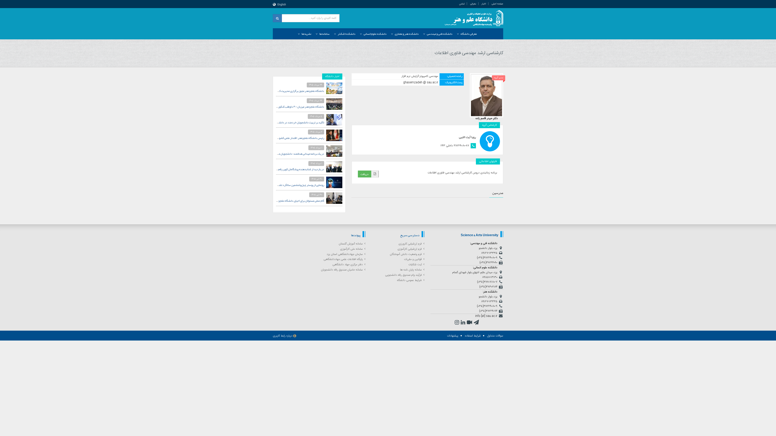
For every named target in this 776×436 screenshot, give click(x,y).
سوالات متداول (495, 335)
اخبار (484, 4)
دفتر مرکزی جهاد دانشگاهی (347, 264)
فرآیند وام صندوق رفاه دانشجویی (403, 275)
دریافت (365, 174)
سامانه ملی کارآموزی (351, 249)
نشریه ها (306, 34)
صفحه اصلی (497, 4)
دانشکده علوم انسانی (375, 34)
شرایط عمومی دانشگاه (409, 280)
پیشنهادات (452, 335)
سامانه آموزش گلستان (351, 243)
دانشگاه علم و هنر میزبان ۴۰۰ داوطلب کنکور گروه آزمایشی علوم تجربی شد (285, 106)
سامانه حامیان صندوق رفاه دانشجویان (342, 269)
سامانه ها (324, 34)
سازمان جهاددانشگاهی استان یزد (345, 254)
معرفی (473, 4)
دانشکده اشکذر (346, 34)
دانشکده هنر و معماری (407, 34)
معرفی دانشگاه (469, 34)
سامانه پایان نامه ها (411, 269)
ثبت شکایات (415, 264)
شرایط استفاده (473, 335)
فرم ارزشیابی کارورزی (410, 243)
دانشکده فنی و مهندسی (439, 34)
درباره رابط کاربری (282, 335)
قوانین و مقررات (413, 259)
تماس (462, 4)
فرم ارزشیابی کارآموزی (409, 249)
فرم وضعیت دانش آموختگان (406, 254)
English (281, 5)
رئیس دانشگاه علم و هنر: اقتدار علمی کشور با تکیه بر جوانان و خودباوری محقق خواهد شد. (276, 138)
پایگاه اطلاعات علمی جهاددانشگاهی (343, 259)
